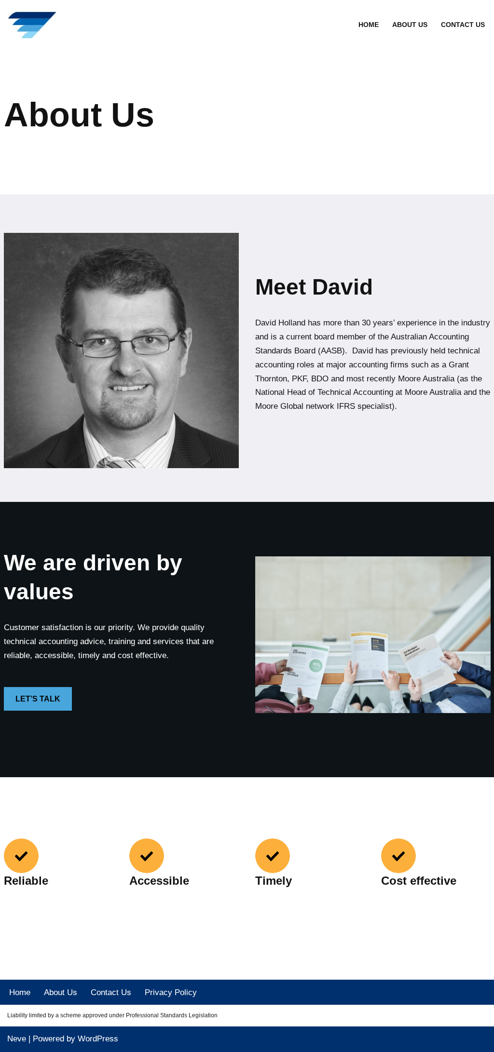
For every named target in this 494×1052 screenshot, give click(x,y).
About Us (409, 24)
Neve (16, 1038)
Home (368, 24)
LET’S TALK (37, 699)
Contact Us (463, 24)
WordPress (98, 1038)
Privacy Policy (171, 992)
